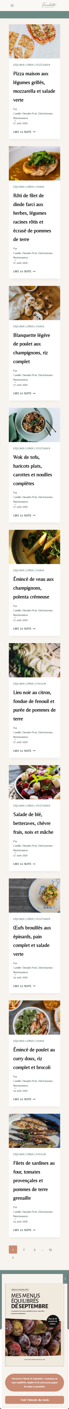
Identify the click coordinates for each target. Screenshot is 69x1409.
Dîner (30, 64)
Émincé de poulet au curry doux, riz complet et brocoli (34, 1058)
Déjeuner (19, 64)
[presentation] (34, 41)
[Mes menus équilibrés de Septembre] (34, 1324)
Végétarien (43, 64)
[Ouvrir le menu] (12, 5)
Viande (40, 186)
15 (50, 1249)
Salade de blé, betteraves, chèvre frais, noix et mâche (33, 823)
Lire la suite (24, 131)
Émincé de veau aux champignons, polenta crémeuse (33, 587)
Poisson (41, 683)
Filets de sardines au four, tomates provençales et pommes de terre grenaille (34, 1180)
